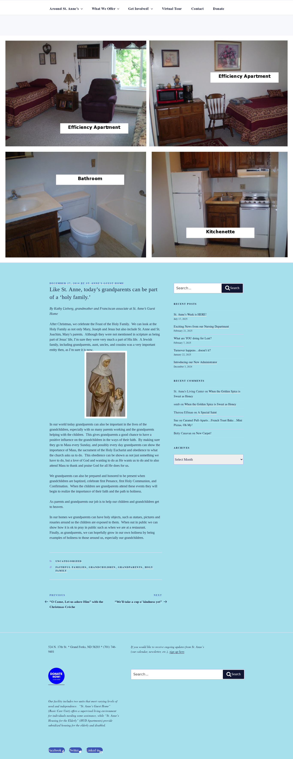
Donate (218, 8)
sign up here (176, 651)
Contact (197, 8)
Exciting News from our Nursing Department (201, 326)
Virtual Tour (172, 8)
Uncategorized (69, 561)
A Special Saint (207, 412)
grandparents (130, 567)
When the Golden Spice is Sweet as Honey (210, 404)
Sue (176, 420)
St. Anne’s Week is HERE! (190, 314)
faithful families (71, 567)
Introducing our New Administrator (195, 362)
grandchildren (102, 567)
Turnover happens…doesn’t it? (192, 350)
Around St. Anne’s (64, 8)
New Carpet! (203, 433)
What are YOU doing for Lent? (192, 338)
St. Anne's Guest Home (105, 283)
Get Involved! (138, 8)
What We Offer (104, 8)
